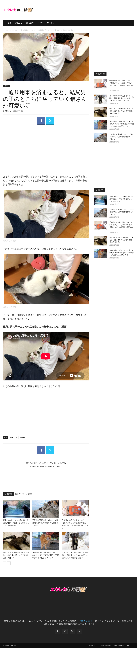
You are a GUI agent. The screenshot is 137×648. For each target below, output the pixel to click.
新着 (9, 23)
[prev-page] (4, 563)
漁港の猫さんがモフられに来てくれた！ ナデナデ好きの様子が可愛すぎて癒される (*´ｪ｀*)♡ (45, 555)
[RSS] (72, 631)
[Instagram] (65, 631)
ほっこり (30, 23)
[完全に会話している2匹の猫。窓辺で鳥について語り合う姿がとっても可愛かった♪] (16, 509)
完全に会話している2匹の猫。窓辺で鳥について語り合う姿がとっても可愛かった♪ (16, 523)
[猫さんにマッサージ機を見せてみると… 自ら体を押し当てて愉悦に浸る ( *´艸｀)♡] (16, 541)
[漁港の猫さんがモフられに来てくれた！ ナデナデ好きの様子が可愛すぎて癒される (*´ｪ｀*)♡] (45, 541)
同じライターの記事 (23, 494)
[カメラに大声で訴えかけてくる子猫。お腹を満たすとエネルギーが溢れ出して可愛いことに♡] (75, 541)
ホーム (5, 30)
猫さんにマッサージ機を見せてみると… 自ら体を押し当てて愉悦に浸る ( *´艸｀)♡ (16, 555)
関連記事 (8, 494)
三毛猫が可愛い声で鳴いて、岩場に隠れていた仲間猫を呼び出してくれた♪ (45, 523)
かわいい (19, 23)
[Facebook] (41, 121)
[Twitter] (50, 121)
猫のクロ (8, 111)
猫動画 (22, 437)
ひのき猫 (12, 241)
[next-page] (9, 563)
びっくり (50, 23)
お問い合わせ (106, 645)
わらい (40, 23)
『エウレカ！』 (87, 620)
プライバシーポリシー (121, 645)
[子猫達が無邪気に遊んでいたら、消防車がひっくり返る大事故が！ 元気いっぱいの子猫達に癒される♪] (75, 509)
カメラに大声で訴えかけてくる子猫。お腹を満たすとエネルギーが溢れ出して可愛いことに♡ (75, 555)
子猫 (11, 437)
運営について (94, 645)
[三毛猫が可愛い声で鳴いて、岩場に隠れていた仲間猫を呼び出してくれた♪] (45, 509)
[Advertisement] (45, 148)
